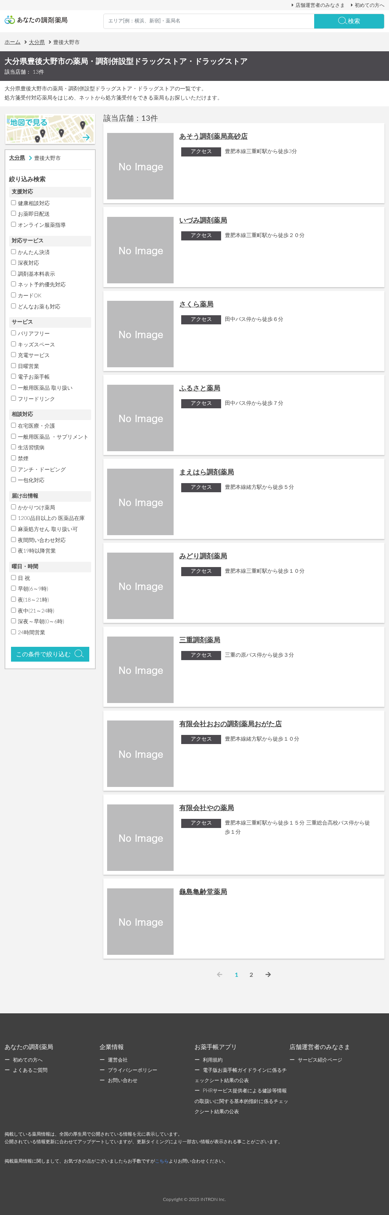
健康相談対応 (34, 203)
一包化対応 (31, 480)
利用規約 (213, 1060)
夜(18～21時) (33, 600)
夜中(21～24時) (36, 611)
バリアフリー (34, 334)
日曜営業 (28, 366)
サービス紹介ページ (320, 1060)
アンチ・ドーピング (42, 469)
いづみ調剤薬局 (203, 220)
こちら (162, 1161)
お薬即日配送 (34, 214)
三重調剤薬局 (199, 640)
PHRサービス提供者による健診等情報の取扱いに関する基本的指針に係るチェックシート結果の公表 (241, 1101)
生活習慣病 (31, 447)
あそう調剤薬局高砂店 (213, 136)
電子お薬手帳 (34, 377)
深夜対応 (28, 263)
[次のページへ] (268, 975)
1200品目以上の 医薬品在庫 (51, 518)
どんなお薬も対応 (39, 307)
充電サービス (34, 355)
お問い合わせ (123, 1080)
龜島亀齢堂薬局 (203, 892)
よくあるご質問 (30, 1070)
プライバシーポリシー (132, 1070)
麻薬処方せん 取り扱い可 (48, 529)
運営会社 (118, 1060)
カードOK (29, 296)
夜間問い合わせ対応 (42, 540)
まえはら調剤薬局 (206, 472)
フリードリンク (36, 399)
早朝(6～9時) (33, 589)
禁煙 (23, 458)
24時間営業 (31, 632)
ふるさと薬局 (199, 388)
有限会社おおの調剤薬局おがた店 (230, 724)
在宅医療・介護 (36, 426)
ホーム (13, 42)
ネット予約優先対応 (42, 285)
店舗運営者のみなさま (320, 5)
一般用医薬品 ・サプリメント (53, 437)
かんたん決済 (34, 252)
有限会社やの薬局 (206, 808)
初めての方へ (369, 5)
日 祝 (24, 578)
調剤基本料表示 (36, 274)
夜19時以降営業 (37, 551)
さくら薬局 (196, 304)
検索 (354, 21)
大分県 (37, 42)
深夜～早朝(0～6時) (41, 621)
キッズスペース (36, 345)
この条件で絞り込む (43, 654)
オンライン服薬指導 (42, 225)
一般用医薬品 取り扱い (45, 388)
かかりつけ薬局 (36, 507)
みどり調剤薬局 (203, 556)
